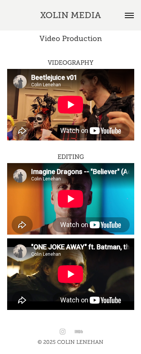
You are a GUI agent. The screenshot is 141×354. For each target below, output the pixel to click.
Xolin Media (70, 15)
